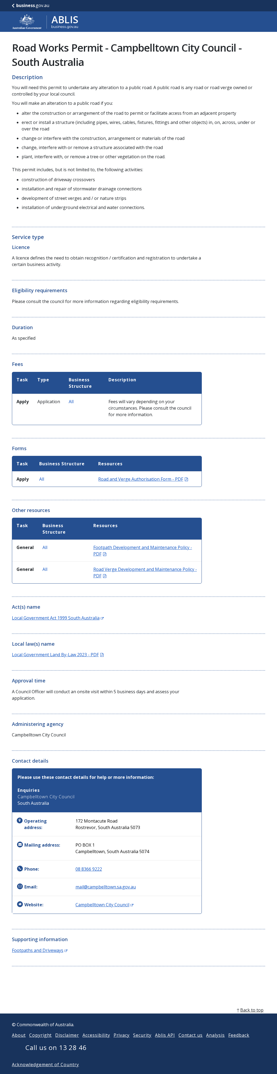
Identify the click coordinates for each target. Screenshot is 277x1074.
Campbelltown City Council (104, 904)
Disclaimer (67, 1035)
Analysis (215, 1035)
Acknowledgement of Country (45, 1065)
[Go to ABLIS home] (45, 21)
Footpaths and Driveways (39, 950)
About (19, 1035)
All (71, 402)
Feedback (238, 1035)
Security (142, 1035)
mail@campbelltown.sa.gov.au (105, 887)
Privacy (122, 1035)
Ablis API (165, 1035)
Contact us (191, 1035)
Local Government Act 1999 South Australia (58, 618)
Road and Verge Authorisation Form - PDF (143, 479)
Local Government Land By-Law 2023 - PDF (58, 655)
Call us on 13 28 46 (56, 1047)
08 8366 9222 (88, 869)
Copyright (40, 1035)
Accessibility (96, 1035)
